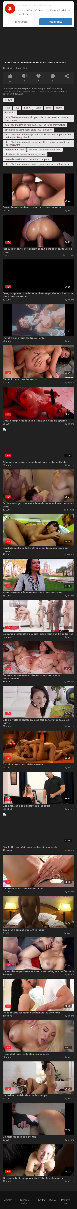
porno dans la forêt (14, 149)
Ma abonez (55, 21)
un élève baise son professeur (45, 149)
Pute (7, 107)
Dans (38, 107)
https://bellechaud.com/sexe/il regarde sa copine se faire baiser (38, 164)
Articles (8, 1200)
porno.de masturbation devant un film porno (27, 159)
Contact (42, 1200)
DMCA (52, 1200)
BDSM (8, 100)
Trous (59, 107)
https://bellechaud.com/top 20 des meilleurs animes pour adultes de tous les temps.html (38, 136)
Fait (17, 107)
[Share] (67, 76)
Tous (48, 107)
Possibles (10, 112)
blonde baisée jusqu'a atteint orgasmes (25, 154)
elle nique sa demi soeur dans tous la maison (28, 129)
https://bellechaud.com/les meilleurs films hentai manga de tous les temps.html (38, 143)
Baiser (27, 107)
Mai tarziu (21, 21)
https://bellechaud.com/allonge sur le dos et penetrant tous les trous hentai (37, 118)
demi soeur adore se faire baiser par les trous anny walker (35, 125)
